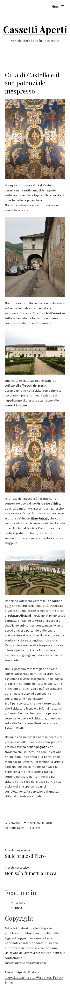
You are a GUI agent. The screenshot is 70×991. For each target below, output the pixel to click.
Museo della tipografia (32, 747)
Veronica (14, 823)
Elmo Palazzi (39, 518)
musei (36, 828)
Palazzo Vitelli (54, 195)
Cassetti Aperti (35, 29)
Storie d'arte (16, 828)
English (19, 907)
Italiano (20, 902)
